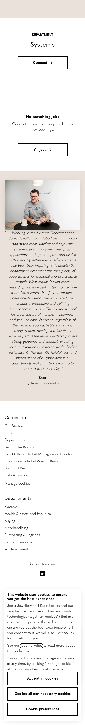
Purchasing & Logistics (22, 535)
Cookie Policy (31, 646)
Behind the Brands (19, 447)
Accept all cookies (42, 678)
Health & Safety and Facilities (28, 514)
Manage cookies (17, 484)
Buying (10, 521)
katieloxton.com (42, 564)
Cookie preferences (42, 709)
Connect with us (25, 124)
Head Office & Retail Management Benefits (39, 454)
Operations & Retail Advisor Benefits (33, 461)
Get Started (14, 426)
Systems (11, 507)
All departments (17, 549)
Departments (15, 440)
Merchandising (16, 528)
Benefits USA (15, 468)
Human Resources (19, 542)
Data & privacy (16, 475)
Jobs (8, 433)
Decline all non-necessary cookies (43, 694)
